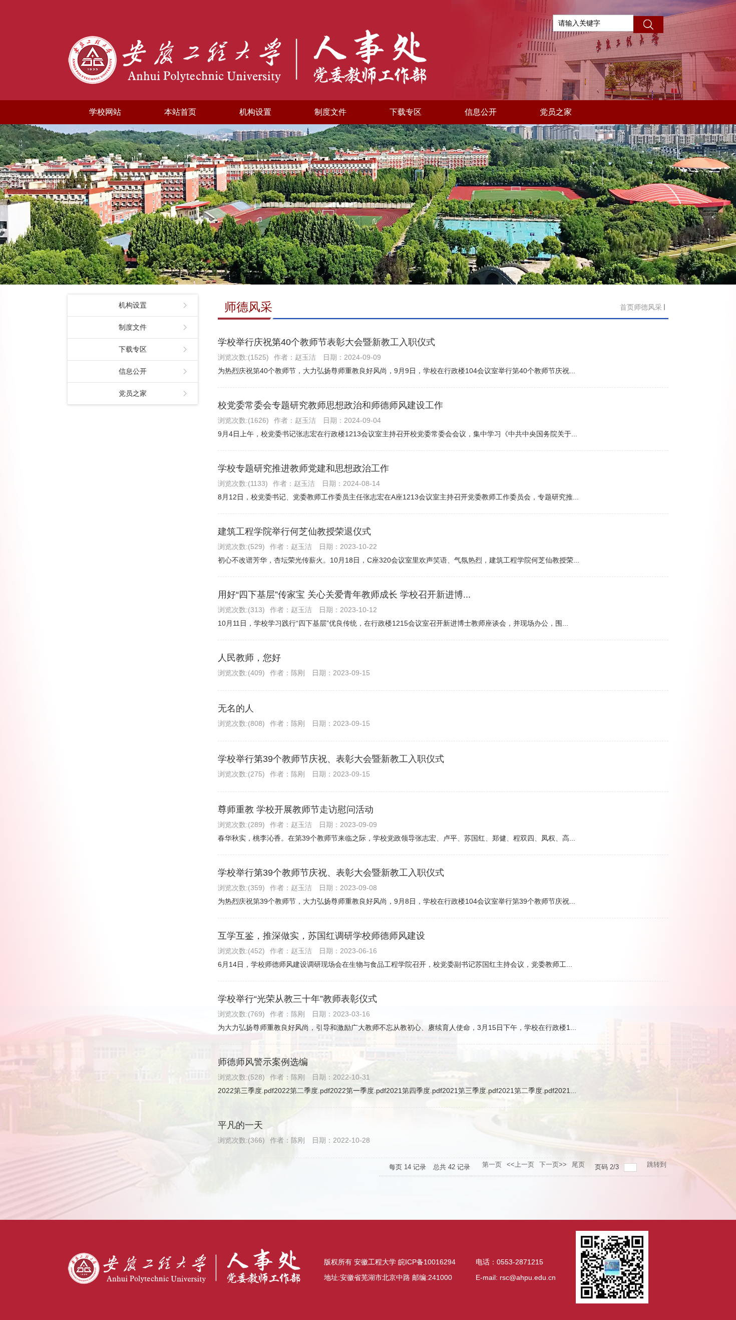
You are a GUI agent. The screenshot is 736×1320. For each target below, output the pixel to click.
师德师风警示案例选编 (263, 1062)
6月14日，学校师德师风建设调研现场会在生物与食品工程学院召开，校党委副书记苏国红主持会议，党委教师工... (395, 964)
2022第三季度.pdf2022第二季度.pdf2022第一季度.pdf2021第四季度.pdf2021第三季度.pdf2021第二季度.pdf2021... (397, 1091)
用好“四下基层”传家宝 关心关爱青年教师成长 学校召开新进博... (344, 595)
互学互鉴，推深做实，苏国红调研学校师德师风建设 (321, 936)
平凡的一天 (240, 1125)
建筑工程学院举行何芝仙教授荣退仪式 (294, 531)
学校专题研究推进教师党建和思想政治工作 (303, 468)
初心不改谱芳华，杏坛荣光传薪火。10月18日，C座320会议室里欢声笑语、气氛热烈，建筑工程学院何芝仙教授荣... (398, 560)
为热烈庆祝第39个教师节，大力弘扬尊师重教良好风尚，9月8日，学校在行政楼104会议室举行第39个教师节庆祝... (396, 901)
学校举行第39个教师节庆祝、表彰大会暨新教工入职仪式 (331, 759)
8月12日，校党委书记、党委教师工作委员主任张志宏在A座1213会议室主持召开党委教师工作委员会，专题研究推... (398, 497)
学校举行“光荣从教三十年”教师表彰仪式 (297, 999)
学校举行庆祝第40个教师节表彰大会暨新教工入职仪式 (326, 342)
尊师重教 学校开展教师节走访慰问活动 (296, 810)
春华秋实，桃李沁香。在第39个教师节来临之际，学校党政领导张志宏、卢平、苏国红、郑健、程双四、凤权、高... (396, 838)
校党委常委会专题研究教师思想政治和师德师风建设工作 (330, 405)
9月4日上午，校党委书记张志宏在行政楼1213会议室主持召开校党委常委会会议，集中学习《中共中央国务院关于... (397, 434)
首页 (627, 307)
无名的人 (236, 708)
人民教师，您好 (249, 658)
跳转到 (657, 1164)
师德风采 (648, 307)
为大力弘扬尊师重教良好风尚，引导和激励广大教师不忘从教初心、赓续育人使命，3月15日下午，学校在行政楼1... (397, 1027)
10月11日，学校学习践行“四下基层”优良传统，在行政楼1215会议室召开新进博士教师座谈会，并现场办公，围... (393, 623)
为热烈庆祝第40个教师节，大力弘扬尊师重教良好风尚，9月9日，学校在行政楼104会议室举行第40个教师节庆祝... (396, 371)
